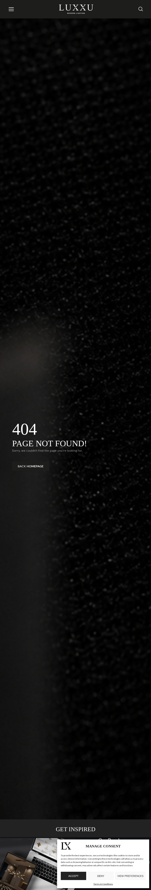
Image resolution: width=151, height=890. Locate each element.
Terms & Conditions (103, 884)
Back (30, 466)
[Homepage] (76, 9)
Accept (73, 876)
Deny (100, 876)
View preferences (130, 876)
